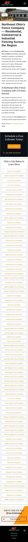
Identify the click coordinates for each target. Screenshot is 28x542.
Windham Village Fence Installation (14, 499)
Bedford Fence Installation (14, 213)
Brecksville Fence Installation (14, 227)
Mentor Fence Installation (14, 341)
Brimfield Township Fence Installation (14, 231)
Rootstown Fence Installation (14, 439)
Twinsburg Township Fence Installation (14, 486)
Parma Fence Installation (14, 398)
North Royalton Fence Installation (14, 372)
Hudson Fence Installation (14, 296)
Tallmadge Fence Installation (14, 477)
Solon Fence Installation (14, 458)
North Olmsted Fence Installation (14, 363)
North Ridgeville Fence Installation (14, 368)
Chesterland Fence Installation (14, 264)
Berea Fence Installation (14, 222)
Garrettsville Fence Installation (14, 282)
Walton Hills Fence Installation (14, 490)
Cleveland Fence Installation (14, 269)
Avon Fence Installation (14, 185)
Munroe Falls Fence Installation (14, 354)
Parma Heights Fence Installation (14, 403)
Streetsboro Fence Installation (14, 467)
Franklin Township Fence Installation (14, 278)
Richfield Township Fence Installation (14, 426)
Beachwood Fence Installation (14, 209)
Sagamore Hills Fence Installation (14, 443)
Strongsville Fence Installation (14, 472)
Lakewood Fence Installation (14, 310)
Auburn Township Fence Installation (14, 175)
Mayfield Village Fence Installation (14, 333)
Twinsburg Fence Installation (14, 481)
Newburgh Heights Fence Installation (14, 359)
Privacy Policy (14, 533)
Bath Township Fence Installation (14, 199)
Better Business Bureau (16, 123)
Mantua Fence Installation (14, 324)
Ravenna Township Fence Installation (14, 417)
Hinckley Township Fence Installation (14, 291)
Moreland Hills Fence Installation (14, 350)
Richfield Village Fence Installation (14, 430)
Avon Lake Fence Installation (14, 190)
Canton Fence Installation (14, 250)
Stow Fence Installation (14, 462)
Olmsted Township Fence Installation (14, 389)
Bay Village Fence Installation (14, 204)
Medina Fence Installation (14, 337)
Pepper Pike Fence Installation (14, 408)
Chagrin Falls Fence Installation (14, 255)
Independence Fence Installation (14, 300)
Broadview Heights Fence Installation (14, 236)
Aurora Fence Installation (14, 180)
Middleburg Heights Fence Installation (14, 345)
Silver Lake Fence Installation (14, 453)
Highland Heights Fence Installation (14, 287)
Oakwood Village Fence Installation (14, 385)
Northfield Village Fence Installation (14, 381)
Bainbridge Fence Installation (14, 194)
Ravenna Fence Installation (14, 412)
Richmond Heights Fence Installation (14, 434)
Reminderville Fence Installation (14, 421)
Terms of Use (14, 535)
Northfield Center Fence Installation (14, 376)
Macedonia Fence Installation (14, 319)
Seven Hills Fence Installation (14, 448)
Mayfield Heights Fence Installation (14, 328)
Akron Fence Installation (14, 171)
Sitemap (14, 538)
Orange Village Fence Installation (14, 394)
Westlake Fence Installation (14, 495)
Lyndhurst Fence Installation (14, 314)
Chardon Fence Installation (14, 259)
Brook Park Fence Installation (14, 240)
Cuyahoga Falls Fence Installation (14, 273)
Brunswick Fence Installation (14, 245)
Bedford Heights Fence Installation (14, 218)
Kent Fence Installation (14, 305)
